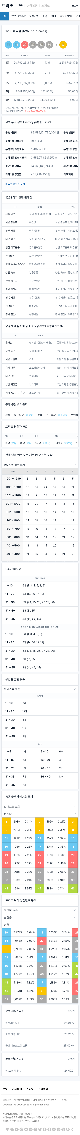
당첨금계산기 (66, 16)
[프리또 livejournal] (68, 1129)
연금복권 (32, 6)
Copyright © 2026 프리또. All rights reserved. (26, 1104)
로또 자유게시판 (14, 1011)
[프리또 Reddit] (31, 1129)
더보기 (71, 1011)
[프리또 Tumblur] (45, 1129)
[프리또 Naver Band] (58, 1129)
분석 (44, 16)
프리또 (7, 5)
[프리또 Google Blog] (12, 1129)
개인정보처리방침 (22, 1100)
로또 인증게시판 (14, 1059)
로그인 (75, 5)
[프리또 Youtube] (17, 1129)
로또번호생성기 (18, 16)
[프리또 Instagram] (21, 1129)
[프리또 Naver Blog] (7, 1129)
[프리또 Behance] (54, 1129)
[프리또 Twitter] (40, 1129)
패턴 (54, 16)
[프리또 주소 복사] (72, 1129)
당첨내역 (33, 16)
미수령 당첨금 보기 (15, 184)
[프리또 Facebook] (49, 1129)
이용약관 (7, 1100)
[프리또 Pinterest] (35, 1129)
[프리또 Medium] (26, 1129)
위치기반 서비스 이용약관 (44, 1100)
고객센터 (43, 1089)
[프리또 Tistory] (63, 1129)
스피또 (45, 6)
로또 (19, 5)
